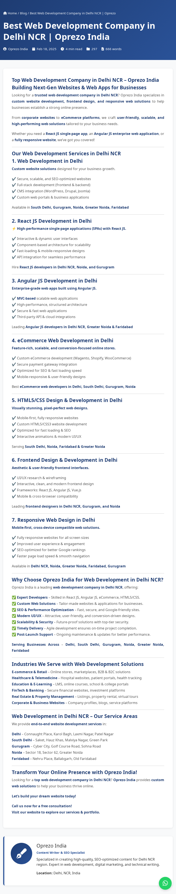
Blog (23, 13)
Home (12, 13)
